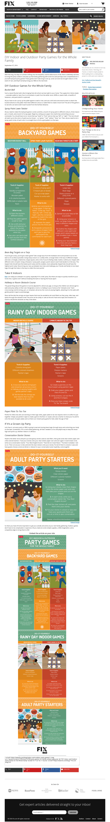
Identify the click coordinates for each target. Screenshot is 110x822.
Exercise (56, 16)
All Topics (64, 16)
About (94, 819)
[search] (103, 9)
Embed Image (75, 248)
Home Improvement (44, 16)
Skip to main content (55, 10)
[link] (14, 71)
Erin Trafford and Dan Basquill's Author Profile (91, 81)
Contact (34, 9)
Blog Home (10, 16)
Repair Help (43, 9)
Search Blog (98, 16)
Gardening (31, 16)
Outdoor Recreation (90, 89)
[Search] (91, 16)
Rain (6, 277)
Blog (67, 9)
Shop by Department (14, 9)
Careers (99, 819)
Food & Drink (21, 16)
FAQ (27, 9)
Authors (81, 819)
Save (8, 21)
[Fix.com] (10, 3)
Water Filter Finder (56, 9)
